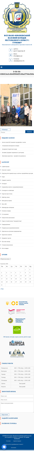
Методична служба (7, 200)
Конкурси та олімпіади (8, 190)
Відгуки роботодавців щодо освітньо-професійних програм (17, 173)
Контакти (13, 447)
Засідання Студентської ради (9, 149)
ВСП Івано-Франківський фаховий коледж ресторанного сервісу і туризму (17, 39)
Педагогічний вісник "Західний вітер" (12, 221)
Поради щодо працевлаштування (10, 228)
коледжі (12, 337)
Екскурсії (4, 183)
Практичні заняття (7, 234)
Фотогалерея (5, 248)
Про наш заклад (6, 241)
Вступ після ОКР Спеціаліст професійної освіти (14, 142)
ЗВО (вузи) (6, 337)
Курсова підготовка (7, 193)
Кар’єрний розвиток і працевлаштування (12, 187)
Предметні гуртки (6, 238)
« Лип (2, 289)
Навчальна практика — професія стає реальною (14, 156)
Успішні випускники (7, 245)
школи (21, 337)
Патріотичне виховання (8, 217)
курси (17, 337)
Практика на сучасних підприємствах (11, 231)
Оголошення (5, 214)
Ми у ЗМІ (4, 204)
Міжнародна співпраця (8, 207)
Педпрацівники (6, 224)
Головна (8, 441)
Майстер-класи (6, 197)
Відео (3, 176)
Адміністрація (5, 166)
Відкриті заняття (6, 180)
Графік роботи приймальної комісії (13, 444)
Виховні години (6, 170)
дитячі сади (27, 337)
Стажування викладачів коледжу (10, 145)
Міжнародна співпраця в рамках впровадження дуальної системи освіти (6, 129)
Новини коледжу (6, 210)
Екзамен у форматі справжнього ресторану (13, 152)
